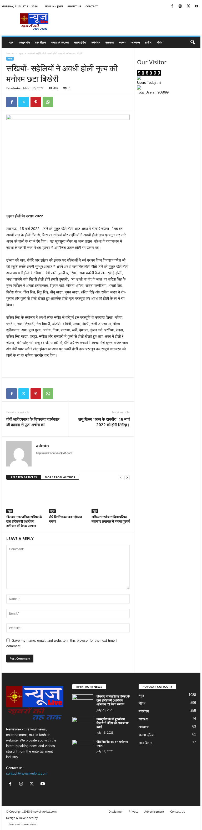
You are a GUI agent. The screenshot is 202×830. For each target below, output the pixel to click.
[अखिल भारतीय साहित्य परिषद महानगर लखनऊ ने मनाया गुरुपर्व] (111, 498)
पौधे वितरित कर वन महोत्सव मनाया (65, 519)
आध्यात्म (136, 42)
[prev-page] (120, 477)
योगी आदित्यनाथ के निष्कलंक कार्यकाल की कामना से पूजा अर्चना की (32, 421)
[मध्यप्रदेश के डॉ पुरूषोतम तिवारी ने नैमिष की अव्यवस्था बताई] (82, 725)
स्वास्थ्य (122, 42)
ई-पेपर (148, 42)
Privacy (133, 811)
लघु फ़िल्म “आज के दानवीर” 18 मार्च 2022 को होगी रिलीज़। (104, 421)
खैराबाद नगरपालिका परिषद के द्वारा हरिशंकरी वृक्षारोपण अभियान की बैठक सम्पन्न (24, 521)
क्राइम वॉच (24, 42)
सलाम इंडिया (80, 42)
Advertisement (154, 811)
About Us (74, 6)
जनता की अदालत (60, 42)
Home (10, 53)
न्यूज (11, 42)
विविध (159, 42)
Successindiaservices (22, 824)
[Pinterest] (36, 102)
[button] (192, 42)
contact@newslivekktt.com (26, 773)
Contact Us (177, 811)
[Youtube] (196, 6)
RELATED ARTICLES (24, 477)
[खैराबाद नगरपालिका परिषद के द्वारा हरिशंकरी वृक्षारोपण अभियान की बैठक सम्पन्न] (25, 498)
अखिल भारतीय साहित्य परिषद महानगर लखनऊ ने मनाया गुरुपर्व (111, 519)
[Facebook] (172, 6)
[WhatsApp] (48, 102)
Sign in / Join (53, 6)
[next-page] (127, 477)
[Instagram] (180, 6)
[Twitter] (188, 6)
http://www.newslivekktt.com (54, 453)
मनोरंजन (96, 42)
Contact (91, 6)
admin (15, 88)
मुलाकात (109, 42)
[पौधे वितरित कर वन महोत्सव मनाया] (68, 498)
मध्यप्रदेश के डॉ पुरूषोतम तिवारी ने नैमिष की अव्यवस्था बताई (113, 723)
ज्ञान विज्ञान (40, 42)
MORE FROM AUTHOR (60, 477)
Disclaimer (116, 811)
